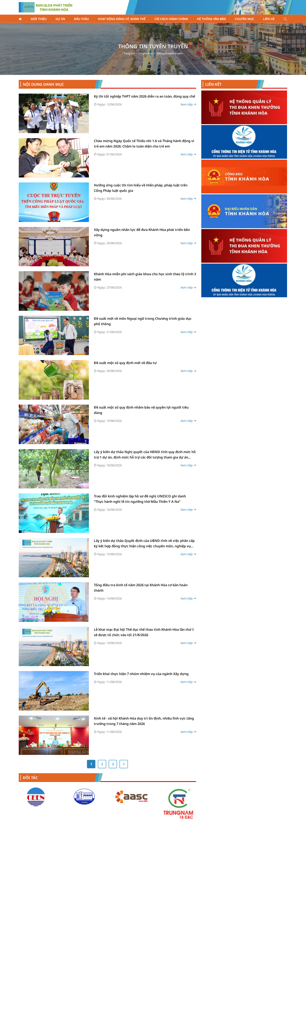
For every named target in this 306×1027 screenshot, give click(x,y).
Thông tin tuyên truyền (170, 53)
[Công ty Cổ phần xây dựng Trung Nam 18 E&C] (131, 803)
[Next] (123, 764)
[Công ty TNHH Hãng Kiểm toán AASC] (83, 796)
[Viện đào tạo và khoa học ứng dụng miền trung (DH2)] (36, 796)
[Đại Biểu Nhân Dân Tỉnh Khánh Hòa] (244, 142)
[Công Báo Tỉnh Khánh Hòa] (244, 107)
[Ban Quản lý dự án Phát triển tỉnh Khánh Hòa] (45, 7)
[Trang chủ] (20, 19)
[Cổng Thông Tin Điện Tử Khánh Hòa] (244, 211)
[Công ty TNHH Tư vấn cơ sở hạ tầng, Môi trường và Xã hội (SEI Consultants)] (178, 796)
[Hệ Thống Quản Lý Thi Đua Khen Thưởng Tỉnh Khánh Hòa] (244, 177)
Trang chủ (129, 53)
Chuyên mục (146, 53)
